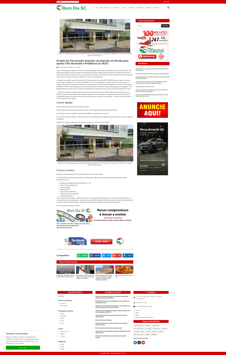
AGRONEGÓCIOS (139, 325)
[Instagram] (139, 342)
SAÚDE (147, 334)
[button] (83, 256)
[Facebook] (135, 342)
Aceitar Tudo (22, 347)
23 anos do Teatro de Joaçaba (103, 320)
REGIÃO (161, 331)
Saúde (79, 67)
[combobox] (148, 25)
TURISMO (153, 334)
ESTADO (136, 331)
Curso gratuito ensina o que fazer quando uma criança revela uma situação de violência (85, 277)
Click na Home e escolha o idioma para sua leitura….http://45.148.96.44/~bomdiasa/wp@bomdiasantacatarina (74, 225)
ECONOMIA (148, 328)
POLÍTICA (154, 331)
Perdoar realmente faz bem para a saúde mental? (108, 328)
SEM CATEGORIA (139, 334)
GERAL (142, 331)
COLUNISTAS (155, 325)
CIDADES (147, 325)
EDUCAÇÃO (156, 328)
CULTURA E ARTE (139, 328)
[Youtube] (143, 342)
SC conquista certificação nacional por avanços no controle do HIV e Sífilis (85, 122)
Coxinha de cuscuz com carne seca (145, 86)
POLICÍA (148, 331)
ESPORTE (164, 328)
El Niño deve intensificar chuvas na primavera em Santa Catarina (152, 73)
